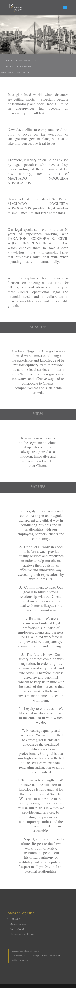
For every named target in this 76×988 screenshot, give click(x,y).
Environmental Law (22, 933)
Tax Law (15, 918)
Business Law (18, 923)
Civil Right (17, 928)
